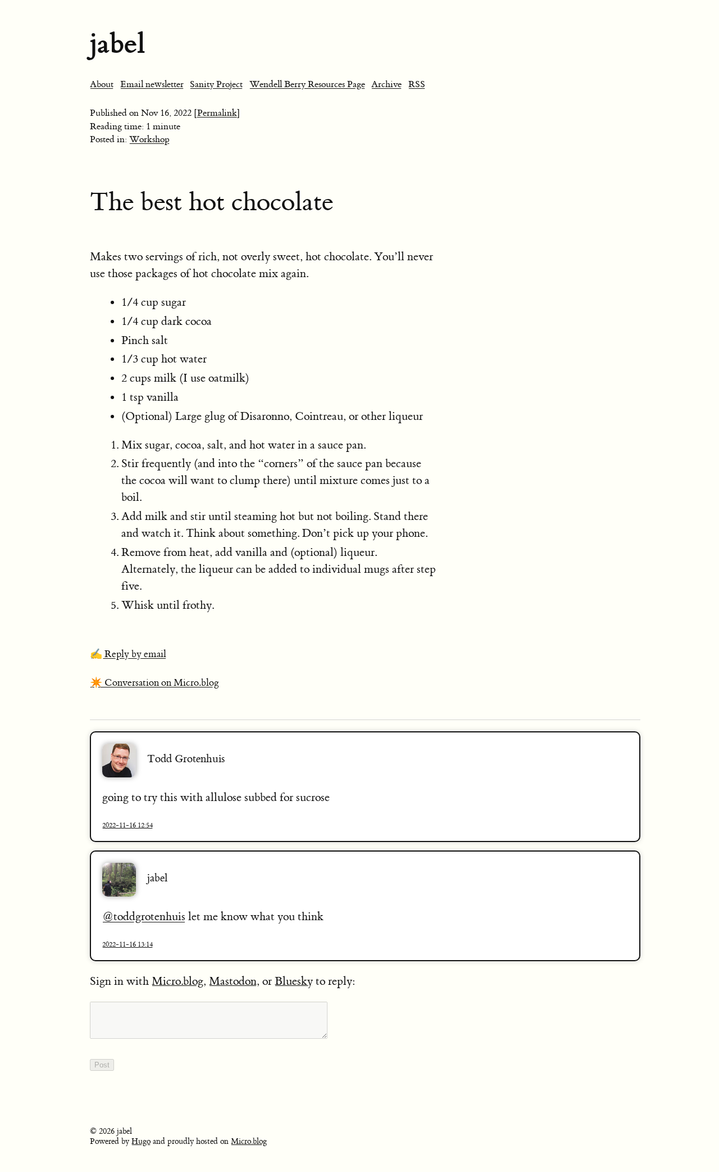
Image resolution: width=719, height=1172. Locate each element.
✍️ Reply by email (128, 654)
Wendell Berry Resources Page (307, 84)
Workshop (149, 139)
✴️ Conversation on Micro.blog (154, 683)
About (101, 84)
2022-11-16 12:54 (127, 825)
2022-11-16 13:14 (127, 944)
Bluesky (294, 981)
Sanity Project (216, 84)
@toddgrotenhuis (143, 916)
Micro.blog (177, 981)
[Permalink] (217, 113)
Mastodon (233, 981)
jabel (117, 43)
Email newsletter (152, 84)
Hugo (141, 1142)
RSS (416, 84)
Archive (386, 84)
